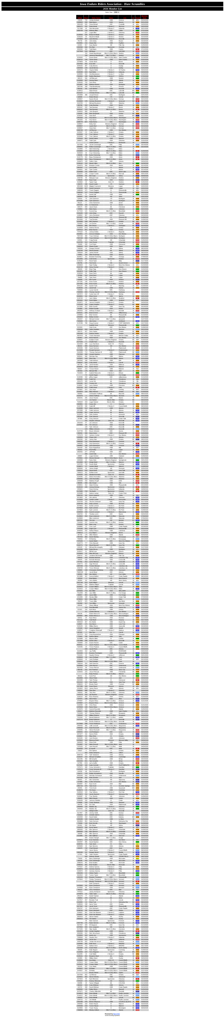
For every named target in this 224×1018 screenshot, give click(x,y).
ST (133, 18)
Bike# (86, 18)
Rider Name (96, 18)
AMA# (80, 18)
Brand (138, 18)
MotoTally (116, 1014)
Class (111, 18)
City (124, 18)
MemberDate (145, 17)
